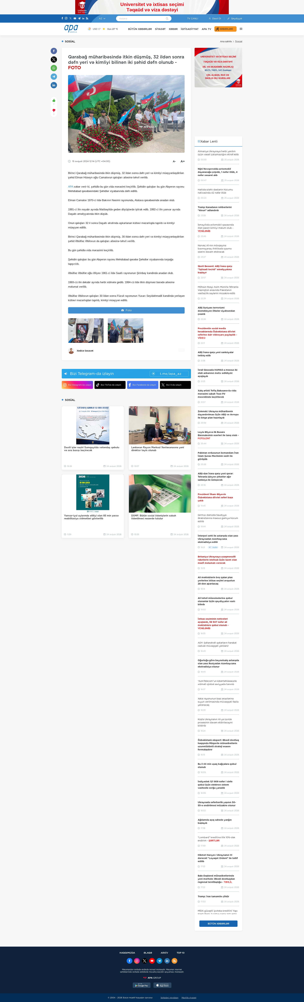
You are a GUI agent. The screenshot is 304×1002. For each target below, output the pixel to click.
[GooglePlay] (142, 986)
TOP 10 (180, 952)
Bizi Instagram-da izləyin (79, 385)
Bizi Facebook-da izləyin (144, 385)
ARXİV (164, 952)
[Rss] (87, 18)
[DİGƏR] (239, 29)
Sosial (238, 41)
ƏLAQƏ (148, 952)
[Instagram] (66, 18)
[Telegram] (79, 18)
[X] (70, 18)
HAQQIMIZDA (127, 952)
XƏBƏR (173, 29)
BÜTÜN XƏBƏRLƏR (140, 29)
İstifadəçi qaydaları (169, 997)
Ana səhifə (226, 41)
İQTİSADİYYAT (190, 29)
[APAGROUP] (152, 978)
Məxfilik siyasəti (189, 997)
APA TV (206, 29)
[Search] (167, 18)
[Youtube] (75, 18)
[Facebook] (62, 18)
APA (70, 186)
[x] (144, 961)
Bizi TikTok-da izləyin (111, 385)
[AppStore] (162, 986)
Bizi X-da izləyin (173, 385)
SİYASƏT (160, 29)
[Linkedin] (83, 18)
